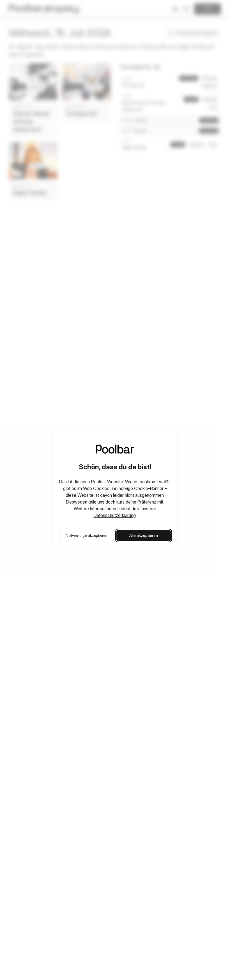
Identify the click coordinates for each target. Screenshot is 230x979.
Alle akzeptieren (143, 535)
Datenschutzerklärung (115, 515)
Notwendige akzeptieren (86, 535)
